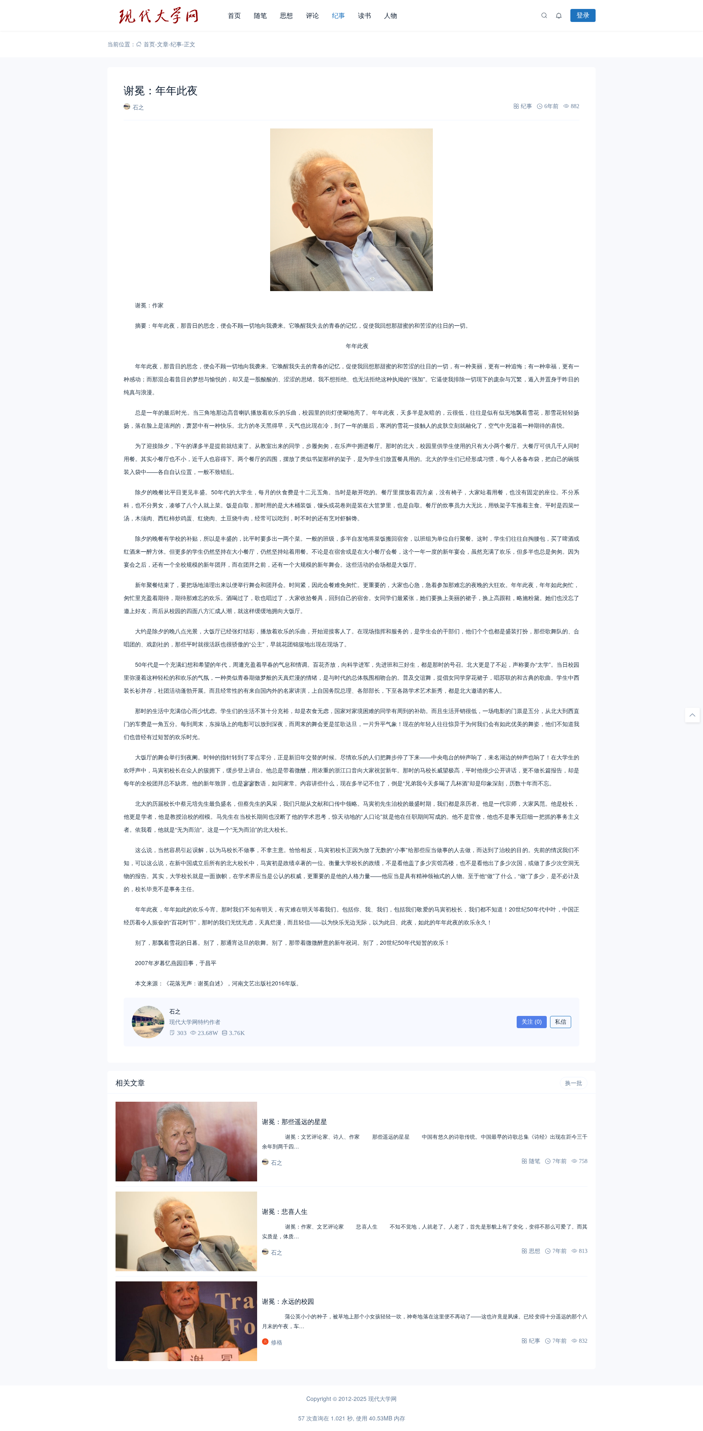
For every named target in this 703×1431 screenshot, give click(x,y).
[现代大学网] (164, 15)
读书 (364, 15)
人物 (390, 15)
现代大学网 (382, 1398)
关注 (532, 1021)
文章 (162, 44)
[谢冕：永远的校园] (186, 1321)
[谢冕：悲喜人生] (186, 1231)
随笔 (260, 15)
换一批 (573, 1083)
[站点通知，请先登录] (559, 15)
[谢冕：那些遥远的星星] (186, 1141)
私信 (560, 1021)
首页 (234, 15)
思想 (286, 15)
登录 (582, 15)
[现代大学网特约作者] (148, 1022)
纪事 (338, 15)
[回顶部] (692, 715)
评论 (312, 15)
